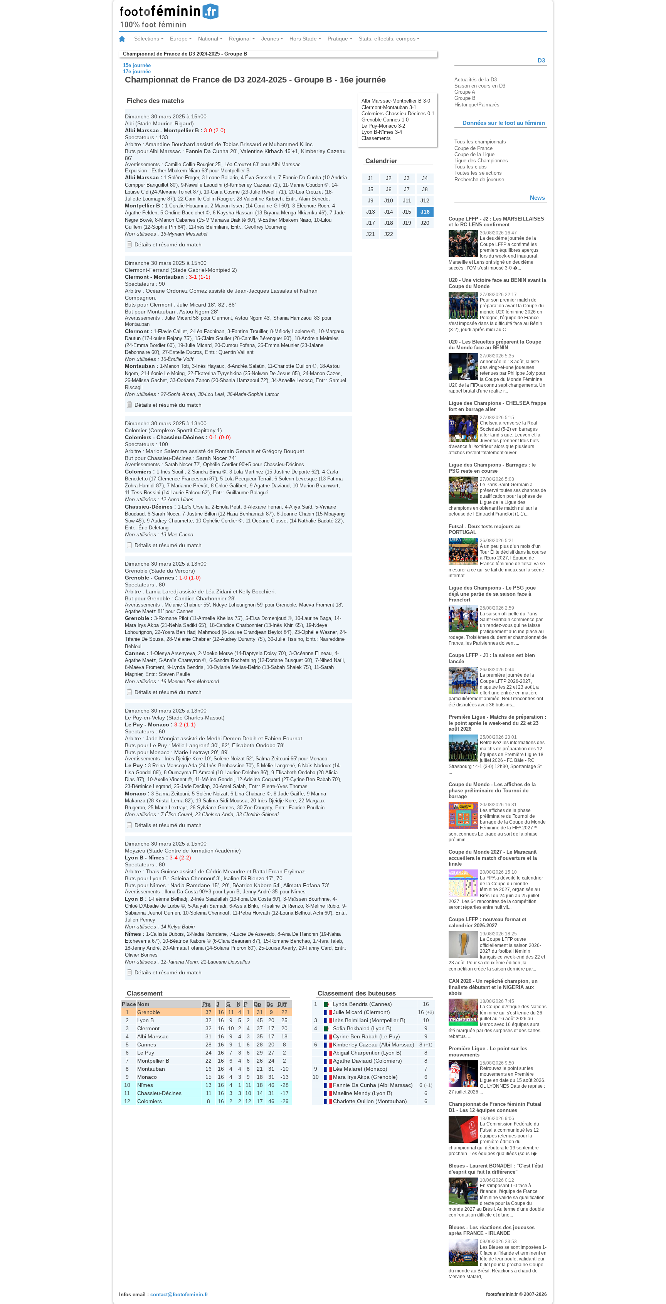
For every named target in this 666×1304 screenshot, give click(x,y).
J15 (406, 212)
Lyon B (134, 857)
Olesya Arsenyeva (174, 653)
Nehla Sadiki (183, 625)
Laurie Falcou (185, 492)
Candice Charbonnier (201, 598)
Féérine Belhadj (170, 899)
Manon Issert (229, 206)
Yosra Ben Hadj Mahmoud (191, 632)
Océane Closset (270, 521)
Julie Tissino (289, 639)
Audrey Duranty (238, 639)
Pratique (338, 38)
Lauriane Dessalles (229, 962)
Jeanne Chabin (297, 514)
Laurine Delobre (241, 772)
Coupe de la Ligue (474, 154)
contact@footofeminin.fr (179, 1294)
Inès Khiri (283, 625)
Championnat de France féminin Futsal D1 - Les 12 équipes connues (495, 1107)
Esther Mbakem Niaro (175, 171)
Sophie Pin (164, 227)
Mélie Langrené (191, 745)
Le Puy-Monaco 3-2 (383, 126)
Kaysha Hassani (235, 213)
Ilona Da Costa (181, 892)
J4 (425, 178)
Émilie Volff (180, 359)
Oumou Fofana (238, 345)
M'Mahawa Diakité (225, 220)
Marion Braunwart (318, 486)
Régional (240, 38)
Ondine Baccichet (184, 213)
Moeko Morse (217, 653)
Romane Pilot (173, 618)
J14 (388, 212)
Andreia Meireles (320, 338)
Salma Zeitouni (272, 759)
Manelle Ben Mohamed (193, 681)
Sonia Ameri (181, 394)
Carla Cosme (225, 192)
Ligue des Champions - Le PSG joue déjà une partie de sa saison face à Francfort (492, 594)
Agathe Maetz (140, 611)
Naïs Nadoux (316, 765)
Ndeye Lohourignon (234, 605)
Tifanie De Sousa (144, 639)
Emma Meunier (282, 345)
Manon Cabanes (177, 220)
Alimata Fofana (301, 885)
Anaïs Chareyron (182, 660)
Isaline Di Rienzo (244, 878)
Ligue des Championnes (481, 160)
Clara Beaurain (234, 941)
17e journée (137, 71)
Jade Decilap (195, 786)
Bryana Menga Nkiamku (290, 213)
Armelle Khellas (215, 618)
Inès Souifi (173, 472)
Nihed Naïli (332, 660)
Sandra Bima (206, 472)
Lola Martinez (249, 472)
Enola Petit (228, 507)
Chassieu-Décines (180, 437)
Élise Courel (178, 814)
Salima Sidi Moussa (225, 801)
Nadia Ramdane (190, 885)
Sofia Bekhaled (351, 1028)
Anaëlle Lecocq (295, 380)
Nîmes (156, 857)
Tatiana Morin (183, 962)
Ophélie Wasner (318, 632)
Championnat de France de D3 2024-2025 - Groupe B (185, 54)
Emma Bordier (149, 345)
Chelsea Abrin (217, 814)
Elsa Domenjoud (268, 618)
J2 (389, 178)
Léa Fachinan (209, 331)
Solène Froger (183, 177)
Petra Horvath (254, 913)
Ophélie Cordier (220, 464)
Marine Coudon (306, 185)
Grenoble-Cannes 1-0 (385, 120)
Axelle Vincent (170, 779)
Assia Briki (246, 906)
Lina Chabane (250, 794)
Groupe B (465, 98)
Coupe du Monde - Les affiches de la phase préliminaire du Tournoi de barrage (492, 790)
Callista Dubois (167, 934)
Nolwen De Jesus (271, 373)
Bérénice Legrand (151, 786)
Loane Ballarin (222, 177)
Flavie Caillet (172, 331)
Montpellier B (181, 130)
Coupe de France (473, 148)
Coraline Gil (267, 206)
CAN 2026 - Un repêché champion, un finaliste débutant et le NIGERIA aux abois (493, 987)
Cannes (164, 578)
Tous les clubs (470, 167)
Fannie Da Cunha (207, 151)
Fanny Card (318, 948)
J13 (370, 212)
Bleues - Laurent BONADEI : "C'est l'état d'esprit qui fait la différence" (496, 1169)
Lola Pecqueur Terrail (247, 479)
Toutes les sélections (478, 173)
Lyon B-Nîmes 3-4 (382, 132)
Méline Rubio (324, 906)
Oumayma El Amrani (191, 772)
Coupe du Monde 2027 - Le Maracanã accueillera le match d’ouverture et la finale (493, 858)
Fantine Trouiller (249, 331)
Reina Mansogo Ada (174, 765)
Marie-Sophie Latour (256, 394)
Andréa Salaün (248, 366)
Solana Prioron (230, 948)
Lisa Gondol (138, 772)
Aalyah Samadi (209, 906)
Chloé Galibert (231, 486)
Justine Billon (202, 514)
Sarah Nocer (211, 458)
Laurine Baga (316, 618)
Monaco (158, 724)
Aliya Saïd (300, 507)
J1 (370, 178)
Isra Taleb (331, 941)
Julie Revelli (263, 192)
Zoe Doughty (258, 807)
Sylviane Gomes (215, 807)
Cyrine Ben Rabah (310, 779)
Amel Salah (233, 786)
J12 (424, 200)
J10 (388, 200)
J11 (407, 200)
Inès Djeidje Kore (184, 759)
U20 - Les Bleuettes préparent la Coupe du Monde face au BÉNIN (495, 345)
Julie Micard (191, 305)
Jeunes (270, 38)
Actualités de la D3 (475, 80)
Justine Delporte (292, 472)
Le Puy (134, 724)
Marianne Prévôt (189, 486)
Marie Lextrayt (191, 752)
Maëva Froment (316, 605)
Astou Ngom (194, 311)
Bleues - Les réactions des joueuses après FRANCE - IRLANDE (492, 1231)
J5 (370, 189)
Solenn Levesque (298, 479)
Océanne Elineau (312, 653)
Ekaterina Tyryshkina (218, 373)
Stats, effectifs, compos (387, 38)
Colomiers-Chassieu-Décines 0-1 (398, 113)
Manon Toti (176, 366)
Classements (376, 138)
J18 (388, 223)
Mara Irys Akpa (142, 625)
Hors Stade (303, 38)
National (208, 38)
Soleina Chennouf (193, 878)
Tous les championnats (480, 142)
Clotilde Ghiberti (261, 814)
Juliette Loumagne (145, 199)
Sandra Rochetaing (235, 660)
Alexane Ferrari (265, 507)
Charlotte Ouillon (292, 366)
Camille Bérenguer (261, 338)
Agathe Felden (141, 213)
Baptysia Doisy (260, 653)
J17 (370, 223)
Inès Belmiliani (211, 227)
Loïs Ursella (195, 507)
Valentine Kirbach (261, 151)
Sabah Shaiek (286, 667)
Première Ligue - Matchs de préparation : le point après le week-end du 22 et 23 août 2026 (497, 723)
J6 (389, 189)
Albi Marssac (142, 130)
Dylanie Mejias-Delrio (237, 667)
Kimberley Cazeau (323, 151)
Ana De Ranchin (300, 934)
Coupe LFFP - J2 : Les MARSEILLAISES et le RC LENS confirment (496, 222)
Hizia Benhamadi (245, 514)
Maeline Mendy (351, 1093)
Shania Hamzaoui (293, 318)
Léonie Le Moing (166, 373)
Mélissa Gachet (149, 380)
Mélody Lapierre (292, 331)
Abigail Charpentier (356, 1053)
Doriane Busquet (284, 660)
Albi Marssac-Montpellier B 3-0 (396, 101)
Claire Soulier (216, 338)
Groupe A (464, 92)
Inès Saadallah (211, 899)
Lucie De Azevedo (254, 934)
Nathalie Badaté (315, 521)
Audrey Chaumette (172, 521)
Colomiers (138, 437)
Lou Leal (214, 394)
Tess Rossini (145, 492)
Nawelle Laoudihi (203, 185)
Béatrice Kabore (252, 885)
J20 (424, 223)
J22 (388, 234)
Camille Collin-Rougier (189, 164)
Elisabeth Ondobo (254, 745)
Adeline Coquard (262, 779)
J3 (407, 178)
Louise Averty (281, 948)
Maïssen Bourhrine (309, 899)
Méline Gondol (218, 779)
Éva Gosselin (260, 177)
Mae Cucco (180, 534)
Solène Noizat (229, 759)
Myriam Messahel (187, 234)
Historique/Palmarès (477, 105)
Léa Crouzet (237, 164)
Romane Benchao (290, 941)
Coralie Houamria (188, 206)
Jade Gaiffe (291, 794)
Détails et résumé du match (168, 244)
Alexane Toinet (175, 192)
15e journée (137, 65)
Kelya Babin (181, 927)
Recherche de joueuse (479, 179)
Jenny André (257, 892)
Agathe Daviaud (271, 486)
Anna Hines (180, 499)
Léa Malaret (347, 1069)
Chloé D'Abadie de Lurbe (152, 906)
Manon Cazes (325, 373)
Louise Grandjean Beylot (254, 632)
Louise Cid (136, 192)
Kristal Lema (169, 801)
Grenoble (137, 578)
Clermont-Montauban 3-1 (389, 107)
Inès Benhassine (225, 765)
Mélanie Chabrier (183, 605)
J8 (425, 189)
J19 (406, 223)
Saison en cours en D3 (479, 86)
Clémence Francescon (183, 479)
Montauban (169, 277)
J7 (407, 189)
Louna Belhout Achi (301, 913)
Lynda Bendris (188, 667)
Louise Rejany (166, 338)
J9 (370, 200)
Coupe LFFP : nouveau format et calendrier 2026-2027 (487, 922)
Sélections (146, 38)
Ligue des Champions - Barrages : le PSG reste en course (492, 468)
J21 (370, 234)
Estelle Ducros (185, 352)
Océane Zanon (193, 380)
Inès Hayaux (210, 366)
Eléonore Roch (312, 206)
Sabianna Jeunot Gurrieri (152, 913)
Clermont (137, 277)
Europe (179, 38)
